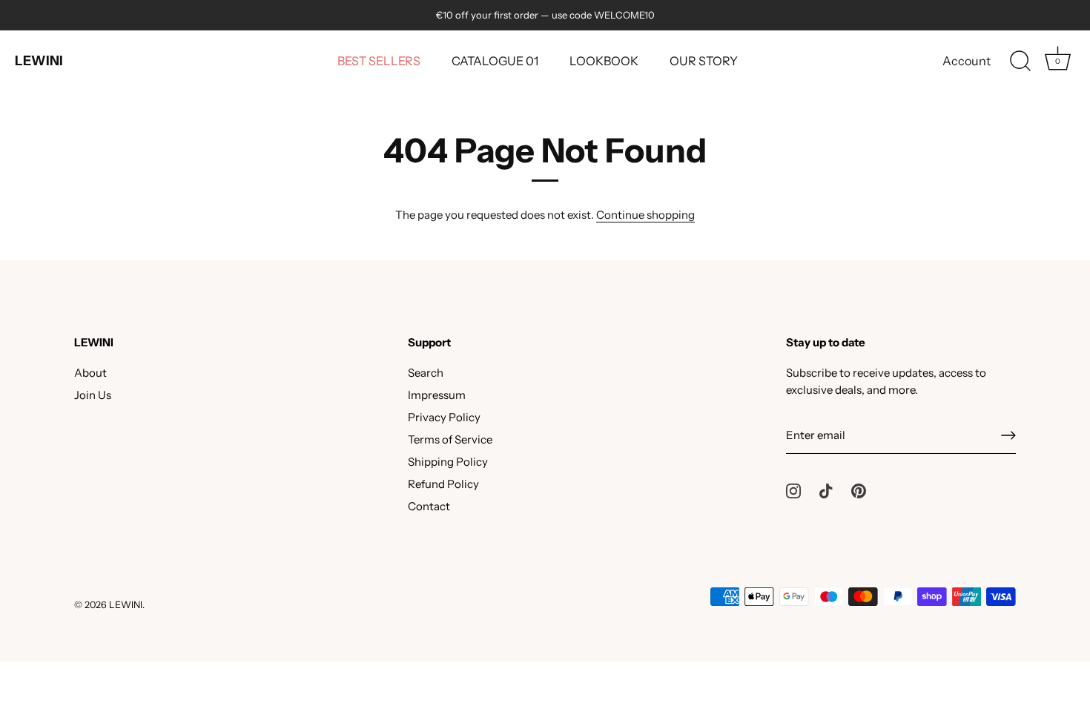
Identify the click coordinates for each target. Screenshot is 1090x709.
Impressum (437, 395)
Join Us (92, 395)
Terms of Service (450, 439)
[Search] (1020, 61)
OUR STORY (704, 60)
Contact (429, 506)
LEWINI (39, 61)
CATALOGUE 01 (495, 60)
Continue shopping (645, 215)
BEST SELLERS (378, 60)
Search (425, 373)
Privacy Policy (444, 417)
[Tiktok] (826, 490)
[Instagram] (793, 490)
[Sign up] (1008, 435)
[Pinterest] (858, 490)
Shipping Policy (448, 462)
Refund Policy (443, 484)
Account (966, 60)
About (90, 373)
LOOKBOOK (603, 60)
